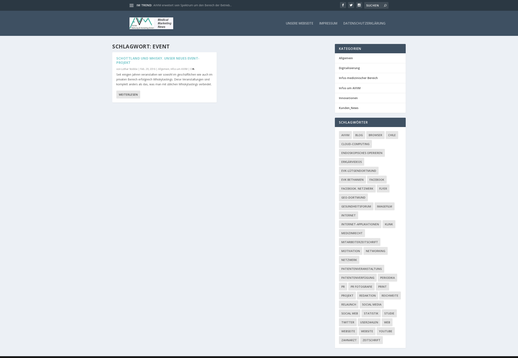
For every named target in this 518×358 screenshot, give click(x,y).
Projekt (347, 295)
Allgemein (163, 69)
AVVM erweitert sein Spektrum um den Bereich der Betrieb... (192, 5)
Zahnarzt (349, 340)
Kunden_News (348, 108)
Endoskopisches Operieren (361, 153)
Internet (348, 215)
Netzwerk (349, 260)
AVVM (345, 135)
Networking (375, 251)
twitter (347, 322)
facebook (376, 180)
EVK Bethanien (352, 180)
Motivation (350, 251)
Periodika (387, 278)
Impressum (328, 24)
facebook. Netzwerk (357, 188)
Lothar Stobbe (129, 69)
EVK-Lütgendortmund (358, 171)
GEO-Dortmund (353, 197)
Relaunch (348, 304)
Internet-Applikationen (360, 224)
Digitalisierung (349, 68)
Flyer (383, 188)
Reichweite (390, 295)
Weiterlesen (128, 94)
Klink (389, 224)
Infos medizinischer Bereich (358, 78)
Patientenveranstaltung (361, 269)
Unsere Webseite (299, 24)
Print (382, 287)
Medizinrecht (352, 233)
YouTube (385, 331)
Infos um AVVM (179, 69)
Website (367, 331)
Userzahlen (369, 322)
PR (343, 287)
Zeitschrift (371, 340)
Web (387, 322)
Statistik (371, 313)
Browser (375, 135)
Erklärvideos (351, 162)
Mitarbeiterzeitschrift (359, 242)
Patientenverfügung (357, 278)
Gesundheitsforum (356, 206)
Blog (359, 135)
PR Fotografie (361, 287)
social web (349, 313)
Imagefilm (384, 206)
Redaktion (367, 295)
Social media (371, 304)
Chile (392, 135)
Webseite (348, 331)
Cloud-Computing (355, 144)
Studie (389, 313)
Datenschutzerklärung (364, 24)
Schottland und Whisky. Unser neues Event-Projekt (158, 60)
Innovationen (348, 98)
